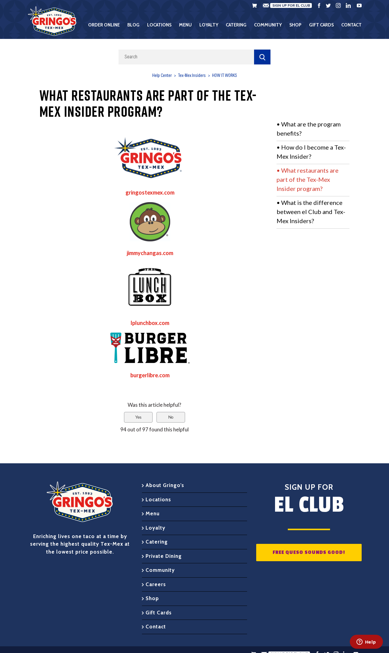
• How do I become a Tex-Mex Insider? (311, 151)
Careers (156, 584)
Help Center (162, 75)
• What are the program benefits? (309, 128)
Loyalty (155, 528)
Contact (156, 627)
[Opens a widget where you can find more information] (366, 642)
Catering (157, 542)
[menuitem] (107, 25)
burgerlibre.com (150, 375)
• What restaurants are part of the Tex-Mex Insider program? (308, 179)
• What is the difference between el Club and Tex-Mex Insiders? (311, 211)
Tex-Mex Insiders (192, 75)
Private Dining (164, 556)
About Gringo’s (165, 485)
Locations (158, 499)
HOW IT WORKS (224, 75)
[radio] (138, 417)
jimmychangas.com (150, 253)
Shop (152, 598)
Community (160, 570)
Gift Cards (159, 613)
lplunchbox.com (150, 323)
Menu (153, 513)
